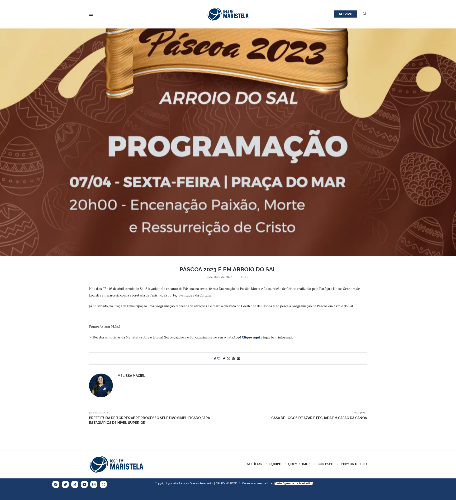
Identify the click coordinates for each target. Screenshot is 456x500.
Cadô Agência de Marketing (294, 483)
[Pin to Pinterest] (233, 358)
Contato (325, 464)
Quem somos (299, 464)
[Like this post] (218, 358)
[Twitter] (65, 484)
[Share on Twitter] (228, 358)
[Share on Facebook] (224, 358)
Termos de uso (354, 464)
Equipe (275, 464)
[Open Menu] (91, 14)
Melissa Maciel (131, 376)
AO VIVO (345, 14)
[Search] (364, 14)
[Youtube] (84, 484)
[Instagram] (93, 484)
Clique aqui (251, 337)
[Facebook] (55, 484)
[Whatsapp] (103, 484)
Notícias (254, 464)
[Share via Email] (238, 358)
